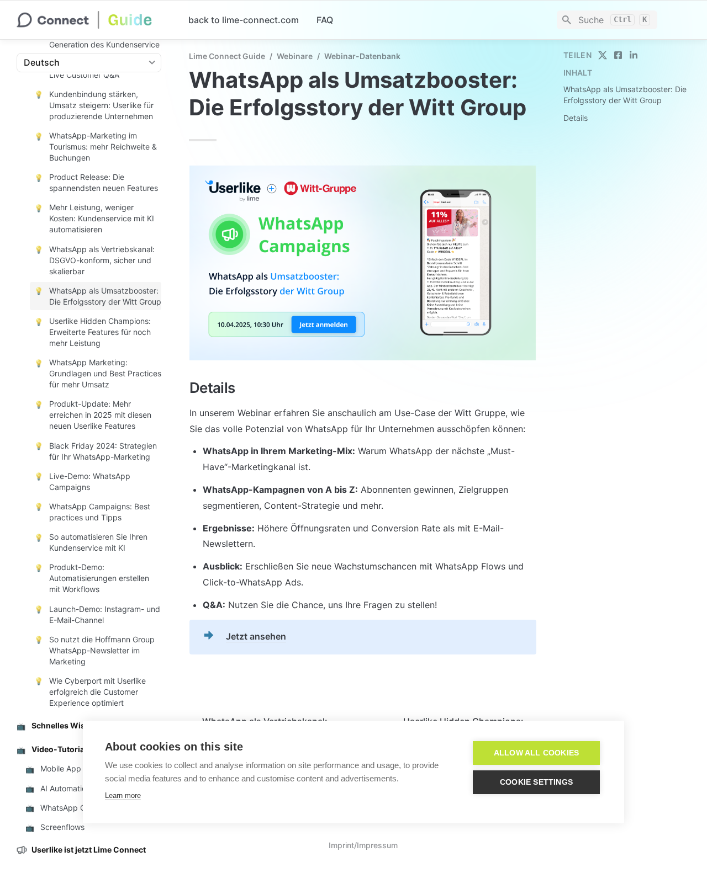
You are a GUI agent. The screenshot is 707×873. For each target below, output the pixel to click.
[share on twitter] (602, 55)
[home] (94, 20)
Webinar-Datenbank (362, 56)
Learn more (123, 795)
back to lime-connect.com (243, 19)
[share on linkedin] (633, 55)
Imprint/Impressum (363, 845)
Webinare (295, 56)
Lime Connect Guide (227, 56)
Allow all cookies (536, 753)
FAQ (324, 19)
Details (575, 118)
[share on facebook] (618, 55)
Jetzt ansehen (256, 636)
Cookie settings (536, 782)
